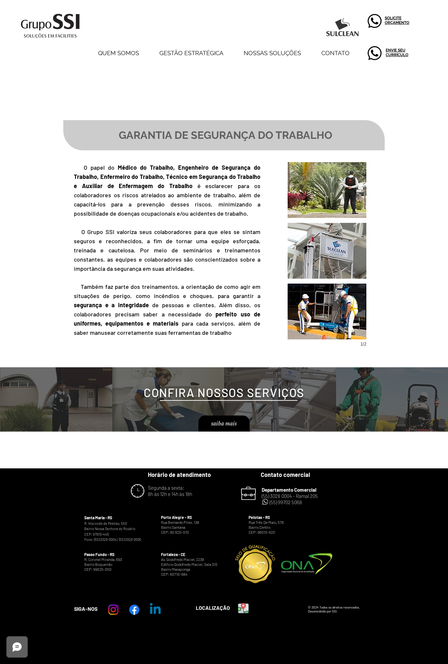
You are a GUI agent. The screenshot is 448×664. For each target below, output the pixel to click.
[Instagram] (113, 609)
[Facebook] (134, 609)
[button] (327, 190)
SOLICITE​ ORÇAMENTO (397, 20)
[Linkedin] (155, 609)
